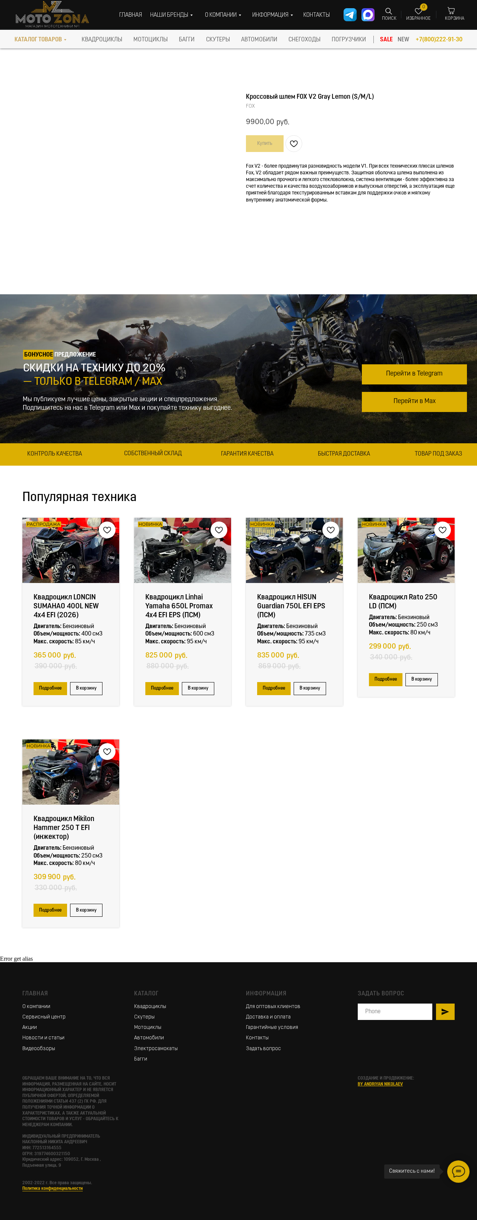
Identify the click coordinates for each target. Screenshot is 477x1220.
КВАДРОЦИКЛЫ (102, 40)
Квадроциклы (150, 1007)
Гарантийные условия (272, 1027)
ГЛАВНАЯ (130, 15)
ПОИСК (389, 18)
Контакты (257, 1038)
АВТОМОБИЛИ (259, 40)
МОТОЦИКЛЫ (150, 40)
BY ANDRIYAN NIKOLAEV (380, 1084)
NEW (403, 40)
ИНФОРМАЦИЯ (270, 15)
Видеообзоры (38, 1049)
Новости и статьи (43, 1038)
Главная (35, 994)
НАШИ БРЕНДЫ (169, 15)
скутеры (218, 40)
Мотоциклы (147, 1027)
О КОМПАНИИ (221, 15)
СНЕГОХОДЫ (304, 40)
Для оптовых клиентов (273, 1007)
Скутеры (144, 1017)
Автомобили (149, 1038)
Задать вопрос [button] (263, 1049)
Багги (140, 1059)
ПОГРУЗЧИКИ (349, 40)
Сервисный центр (44, 1017)
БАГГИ (187, 40)
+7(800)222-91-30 (439, 40)
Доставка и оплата (268, 1017)
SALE (386, 40)
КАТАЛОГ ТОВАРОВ (38, 40)
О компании (36, 1007)
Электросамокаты (156, 1049)
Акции (29, 1027)
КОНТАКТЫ (316, 15)
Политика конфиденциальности (52, 1188)
